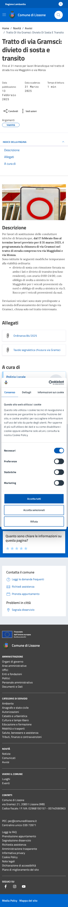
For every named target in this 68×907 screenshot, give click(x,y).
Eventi (6, 783)
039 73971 (29, 825)
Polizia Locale (16, 376)
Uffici (5, 670)
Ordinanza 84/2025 (25, 336)
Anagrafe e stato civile (15, 708)
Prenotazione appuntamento (19, 836)
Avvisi (5, 762)
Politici (6, 678)
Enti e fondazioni (12, 674)
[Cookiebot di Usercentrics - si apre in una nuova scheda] (49, 382)
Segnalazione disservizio (16, 840)
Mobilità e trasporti (13, 728)
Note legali (8, 861)
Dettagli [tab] (26, 392)
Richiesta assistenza (14, 844)
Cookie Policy (10, 857)
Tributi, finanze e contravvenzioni (22, 737)
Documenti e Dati (12, 686)
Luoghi (6, 779)
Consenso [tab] (9, 392)
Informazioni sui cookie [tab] (51, 392)
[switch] (59, 461)
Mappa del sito (28, 900)
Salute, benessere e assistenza (20, 733)
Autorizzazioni (10, 712)
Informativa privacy (13, 853)
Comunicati (9, 758)
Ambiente (8, 703)
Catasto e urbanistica (14, 716)
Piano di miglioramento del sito (20, 870)
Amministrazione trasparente (19, 849)
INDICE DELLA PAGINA (14, 142)
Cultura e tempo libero (15, 720)
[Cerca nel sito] (58, 15)
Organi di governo (12, 661)
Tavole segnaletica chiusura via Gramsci (37, 350)
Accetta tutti (34, 499)
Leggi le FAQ (9, 832)
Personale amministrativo (17, 682)
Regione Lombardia (15, 4)
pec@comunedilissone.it (22, 821)
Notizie (6, 754)
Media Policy (9, 900)
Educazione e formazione (17, 724)
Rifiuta (34, 521)
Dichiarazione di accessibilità (19, 865)
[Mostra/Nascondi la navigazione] (4, 15)
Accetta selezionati (34, 510)
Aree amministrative (14, 666)
